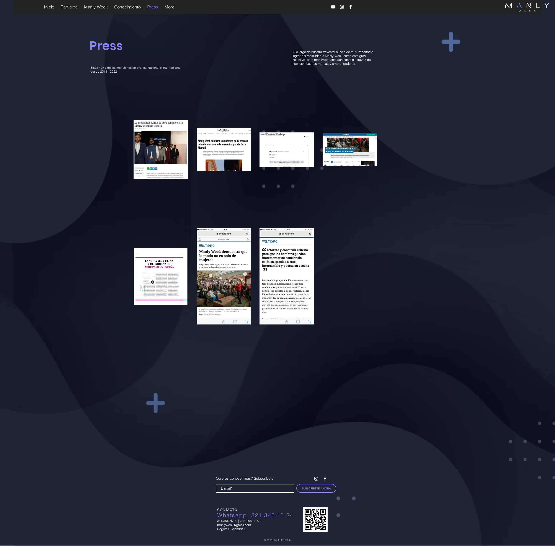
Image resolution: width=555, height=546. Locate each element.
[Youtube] (333, 7)
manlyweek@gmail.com (234, 525)
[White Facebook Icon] (350, 7)
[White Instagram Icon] (341, 7)
